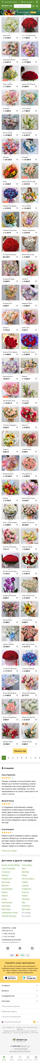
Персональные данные (11, 1006)
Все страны (26, 916)
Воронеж (5, 885)
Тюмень (25, 895)
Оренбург (25, 872)
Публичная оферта (9, 1011)
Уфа (23, 902)
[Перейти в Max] (32, 948)
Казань (4, 899)
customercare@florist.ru (11, 942)
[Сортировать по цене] (33, 6)
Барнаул (5, 875)
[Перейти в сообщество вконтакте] (8, 948)
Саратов (25, 885)
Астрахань (6, 872)
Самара (25, 882)
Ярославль (26, 909)
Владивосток (7, 878)
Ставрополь (26, 888)
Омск (24, 868)
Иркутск (5, 895)
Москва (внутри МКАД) (11, 865)
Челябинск (26, 905)
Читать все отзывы (9, 850)
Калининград (7, 902)
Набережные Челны (10, 912)
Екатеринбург (7, 888)
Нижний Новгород (9, 916)
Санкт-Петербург (8, 868)
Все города (26, 912)
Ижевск (5, 892)
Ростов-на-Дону (28, 878)
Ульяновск (26, 899)
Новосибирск (27, 865)
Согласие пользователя (11, 1016)
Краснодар (6, 905)
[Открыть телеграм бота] (20, 948)
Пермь (24, 875)
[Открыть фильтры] (37, 6)
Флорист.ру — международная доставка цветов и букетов (20, 1048)
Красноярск (6, 909)
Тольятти (25, 892)
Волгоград (6, 882)
